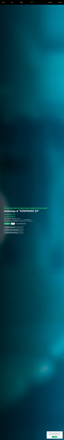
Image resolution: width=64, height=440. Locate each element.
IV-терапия (50, 2)
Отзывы (21, 2)
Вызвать (7, 223)
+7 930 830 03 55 (9, 214)
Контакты (60, 2)
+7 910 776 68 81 (9, 217)
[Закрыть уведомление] (61, 432)
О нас (12, 2)
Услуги (3, 2)
